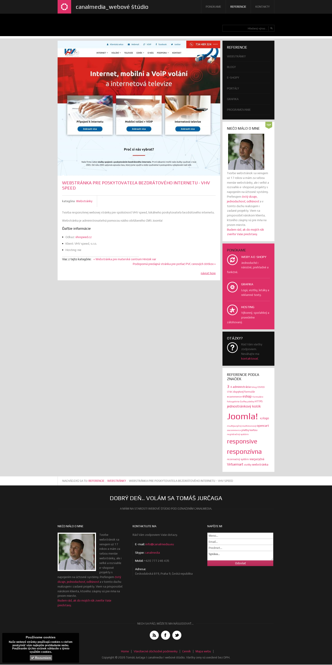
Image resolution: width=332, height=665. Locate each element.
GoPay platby (247, 401)
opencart (263, 425)
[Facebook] (165, 635)
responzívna (244, 451)
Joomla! (243, 416)
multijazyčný (234, 425)
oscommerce (234, 430)
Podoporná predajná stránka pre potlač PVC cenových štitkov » (174, 264)
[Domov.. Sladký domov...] (64, 7)
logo (266, 418)
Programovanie (239, 109)
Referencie (238, 6)
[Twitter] (176, 635)
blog (254, 387)
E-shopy (233, 77)
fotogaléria (233, 401)
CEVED (261, 387)
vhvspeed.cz (83, 237)
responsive (242, 441)
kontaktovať (249, 358)
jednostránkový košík (244, 406)
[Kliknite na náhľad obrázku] (139, 108)
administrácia (242, 387)
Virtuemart (235, 464)
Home (125, 651)
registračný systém (238, 434)
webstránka (260, 464)
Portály (233, 88)
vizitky (248, 464)
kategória (68, 201)
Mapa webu (203, 651)
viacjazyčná (257, 459)
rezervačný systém (238, 459)
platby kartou (249, 430)
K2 (261, 418)
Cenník (186, 651)
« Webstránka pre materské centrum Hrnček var (125, 259)
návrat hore (208, 273)
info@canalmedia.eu (159, 544)
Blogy (231, 67)
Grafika (232, 99)
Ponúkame (213, 6)
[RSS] (154, 635)
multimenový (249, 425)
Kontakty (262, 6)
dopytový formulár (244, 391)
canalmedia (152, 552)
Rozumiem (42, 658)
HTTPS (259, 401)
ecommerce (235, 396)
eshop (248, 396)
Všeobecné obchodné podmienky (156, 651)
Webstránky (84, 201)
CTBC (230, 391)
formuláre (258, 396)
